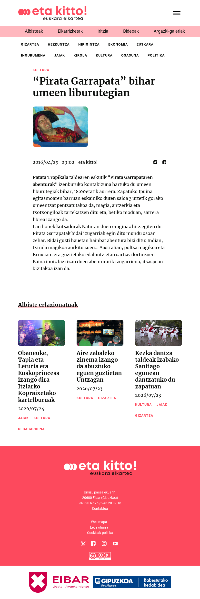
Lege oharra (99, 527)
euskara (145, 44)
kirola (80, 55)
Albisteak (34, 31)
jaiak (59, 55)
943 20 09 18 (111, 503)
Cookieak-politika (100, 533)
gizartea (30, 44)
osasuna (130, 55)
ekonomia (118, 44)
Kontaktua (100, 509)
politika (156, 55)
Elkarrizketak (70, 31)
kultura (104, 55)
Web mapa (99, 522)
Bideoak (131, 31)
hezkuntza (59, 44)
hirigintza (89, 44)
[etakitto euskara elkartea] (52, 12)
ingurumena (33, 55)
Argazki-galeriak (169, 31)
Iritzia (103, 31)
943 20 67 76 (89, 503)
